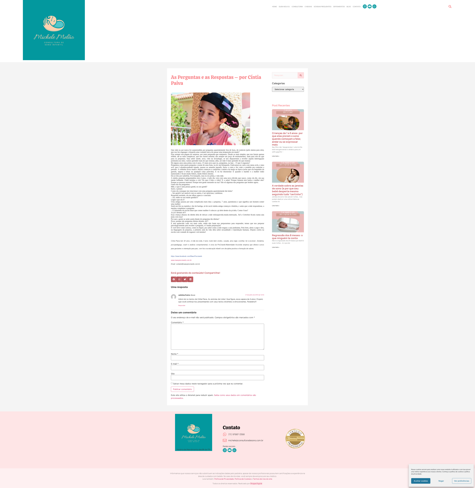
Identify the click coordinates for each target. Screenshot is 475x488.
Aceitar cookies (421, 481)
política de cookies (456, 472)
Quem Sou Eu (284, 6)
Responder (181, 305)
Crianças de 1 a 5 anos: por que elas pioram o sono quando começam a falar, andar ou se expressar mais (287, 138)
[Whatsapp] (374, 6)
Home (274, 6)
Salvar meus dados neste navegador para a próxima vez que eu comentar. (208, 384)
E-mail (174, 364)
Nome (174, 354)
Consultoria (297, 6)
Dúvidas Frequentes (322, 6)
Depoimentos (339, 6)
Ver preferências (461, 481)
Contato (357, 6)
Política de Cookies (243, 479)
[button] (450, 6)
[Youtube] (370, 6)
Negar (441, 481)
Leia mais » (275, 156)
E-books (308, 6)
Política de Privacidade (224, 479)
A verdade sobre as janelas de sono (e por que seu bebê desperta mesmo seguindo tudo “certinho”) (287, 190)
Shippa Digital (256, 483)
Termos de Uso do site (262, 479)
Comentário (177, 322)
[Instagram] (365, 6)
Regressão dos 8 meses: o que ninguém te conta (287, 237)
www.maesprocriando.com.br (181, 260)
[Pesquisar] (301, 75)
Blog (349, 6)
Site (173, 374)
